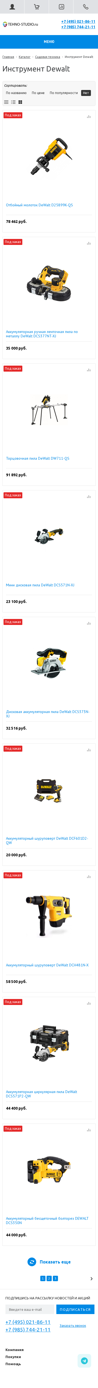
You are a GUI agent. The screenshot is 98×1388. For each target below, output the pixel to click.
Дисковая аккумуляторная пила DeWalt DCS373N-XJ (48, 713)
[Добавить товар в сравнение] (88, 117)
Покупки (13, 1357)
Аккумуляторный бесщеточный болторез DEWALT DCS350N (47, 1220)
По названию (16, 93)
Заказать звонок (73, 1325)
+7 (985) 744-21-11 (78, 27)
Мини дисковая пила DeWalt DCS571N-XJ (40, 585)
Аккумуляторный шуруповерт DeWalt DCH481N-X (47, 965)
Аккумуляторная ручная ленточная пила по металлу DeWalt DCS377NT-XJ (42, 333)
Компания (14, 1350)
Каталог (24, 56)
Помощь (13, 1364)
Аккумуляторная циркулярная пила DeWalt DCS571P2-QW (41, 1094)
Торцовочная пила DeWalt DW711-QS (37, 458)
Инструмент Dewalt (79, 56)
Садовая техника (47, 56)
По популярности (64, 93)
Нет (86, 93)
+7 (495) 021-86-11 (78, 21)
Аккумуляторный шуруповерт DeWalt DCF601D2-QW (47, 840)
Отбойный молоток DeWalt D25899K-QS (39, 205)
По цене (38, 93)
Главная (8, 56)
